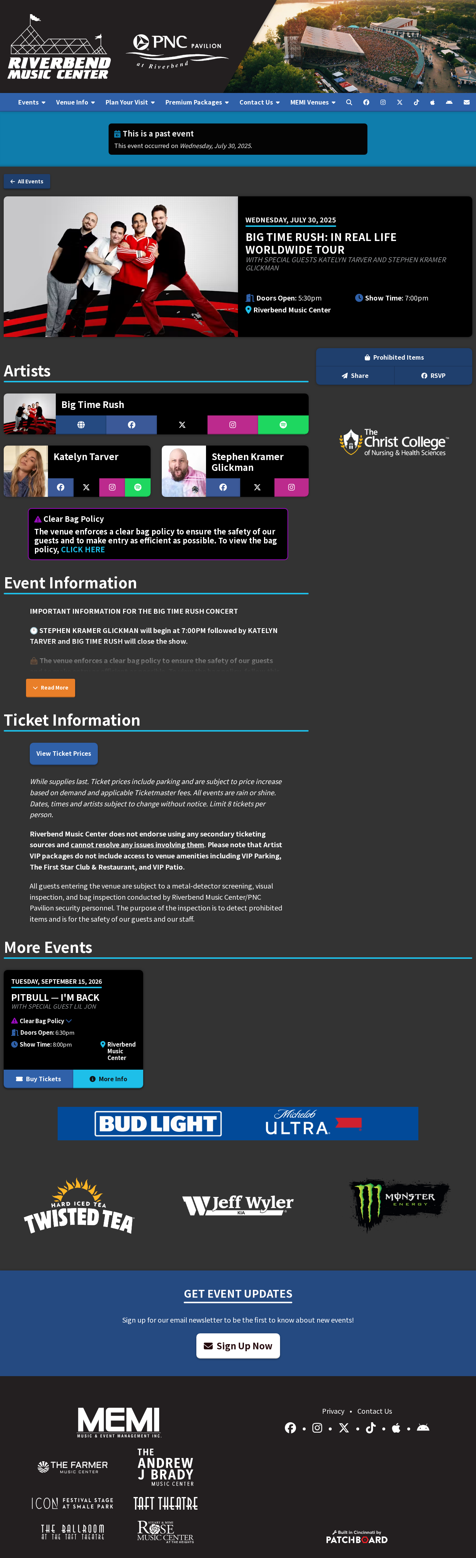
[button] (69, 1021)
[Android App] (423, 1427)
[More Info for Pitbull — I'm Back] (73, 1029)
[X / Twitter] (345, 1427)
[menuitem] (32, 102)
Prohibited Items (398, 357)
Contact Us (374, 1411)
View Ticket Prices (63, 753)
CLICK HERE (83, 549)
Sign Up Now (244, 1345)
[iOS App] (397, 1427)
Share (359, 375)
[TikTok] (372, 1427)
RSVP (437, 375)
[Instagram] (318, 1427)
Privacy (334, 1411)
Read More (54, 687)
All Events (30, 181)
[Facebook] (292, 1427)
